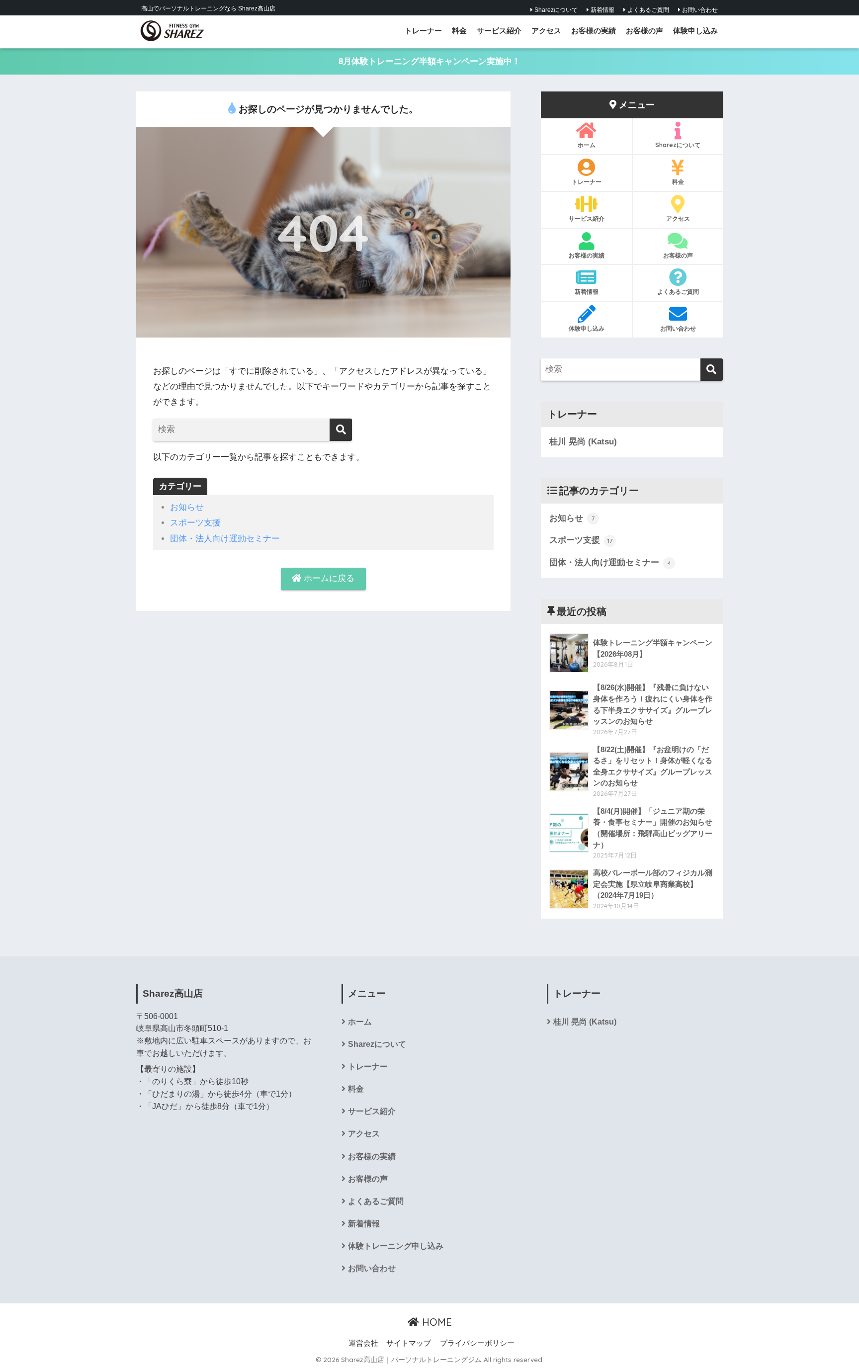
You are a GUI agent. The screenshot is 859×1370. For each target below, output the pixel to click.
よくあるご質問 (647, 9)
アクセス (546, 30)
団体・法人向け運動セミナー (225, 538)
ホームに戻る (327, 578)
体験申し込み (695, 30)
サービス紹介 (499, 30)
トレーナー (423, 30)
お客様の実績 (593, 30)
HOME (435, 1322)
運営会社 (363, 1343)
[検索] (341, 430)
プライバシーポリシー (477, 1343)
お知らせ (187, 507)
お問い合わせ (699, 9)
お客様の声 (644, 30)
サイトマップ (408, 1343)
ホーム (587, 145)
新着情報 (601, 9)
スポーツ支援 (195, 522)
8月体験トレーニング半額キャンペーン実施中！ (429, 61)
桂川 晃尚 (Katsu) (583, 441)
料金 (459, 30)
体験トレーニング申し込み (395, 1246)
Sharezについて (555, 9)
